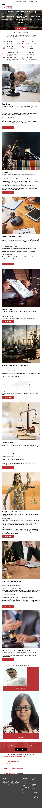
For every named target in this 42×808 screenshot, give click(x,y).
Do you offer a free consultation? (10, 763)
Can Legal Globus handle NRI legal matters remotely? (14, 768)
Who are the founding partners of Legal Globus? (13, 773)
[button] (3, 1)
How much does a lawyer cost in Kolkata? (12, 761)
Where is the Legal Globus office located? (12, 758)
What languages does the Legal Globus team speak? (14, 766)
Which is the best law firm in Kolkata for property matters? (15, 756)
